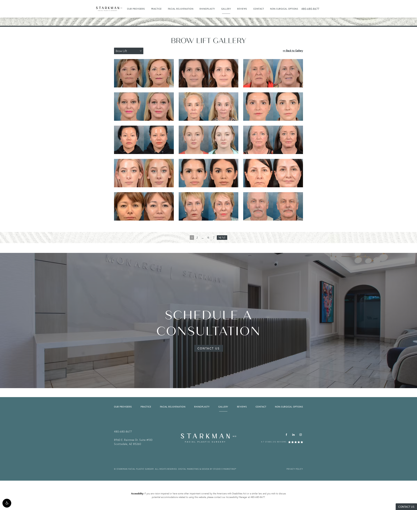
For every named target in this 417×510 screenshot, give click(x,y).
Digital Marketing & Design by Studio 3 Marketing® (207, 469)
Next (222, 237)
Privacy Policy (295, 469)
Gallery (226, 8)
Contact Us (208, 348)
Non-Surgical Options (284, 8)
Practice (156, 8)
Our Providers (136, 8)
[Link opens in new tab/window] (286, 434)
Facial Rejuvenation (181, 8)
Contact (258, 8)
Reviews (242, 8)
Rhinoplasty (207, 8)
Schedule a (208, 323)
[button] (6, 503)
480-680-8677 (258, 497)
